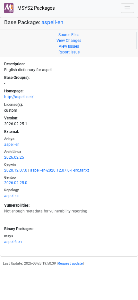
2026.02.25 (14, 157)
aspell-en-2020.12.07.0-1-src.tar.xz (59, 170)
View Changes (68, 40)
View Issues (69, 46)
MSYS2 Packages (35, 8)
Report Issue (69, 52)
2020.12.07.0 (15, 170)
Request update (70, 263)
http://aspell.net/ (18, 97)
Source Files (68, 35)
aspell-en (52, 22)
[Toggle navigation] (127, 8)
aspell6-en (13, 241)
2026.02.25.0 (15, 183)
